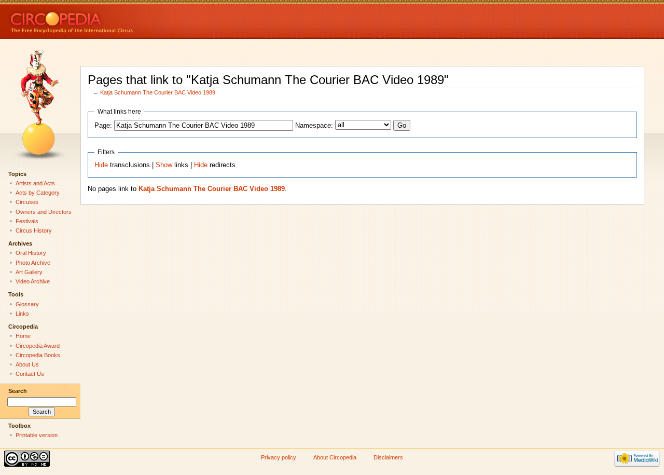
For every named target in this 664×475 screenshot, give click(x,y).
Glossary (27, 304)
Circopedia (106, 19)
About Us (27, 364)
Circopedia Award (38, 346)
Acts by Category (38, 192)
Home (23, 336)
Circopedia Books (38, 355)
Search (17, 391)
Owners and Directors (44, 212)
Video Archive (33, 281)
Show (164, 165)
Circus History (34, 230)
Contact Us (30, 374)
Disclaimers (388, 457)
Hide (101, 165)
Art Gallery (29, 272)
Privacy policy (278, 457)
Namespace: (314, 125)
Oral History (31, 253)
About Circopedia (334, 457)
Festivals (27, 221)
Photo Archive (33, 263)
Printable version (37, 435)
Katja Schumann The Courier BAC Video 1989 (157, 92)
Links (22, 313)
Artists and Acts (35, 183)
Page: (103, 125)
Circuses (27, 202)
